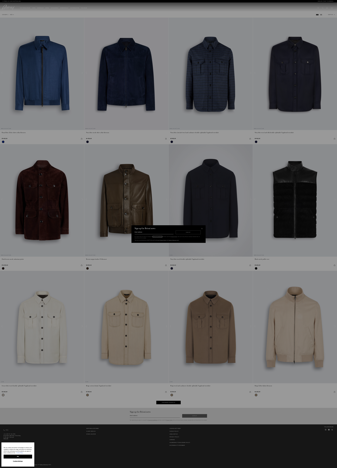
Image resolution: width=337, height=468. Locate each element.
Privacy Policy (174, 236)
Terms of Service (172, 240)
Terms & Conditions (157, 236)
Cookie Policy (19, 452)
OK (18, 456)
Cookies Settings (18, 461)
